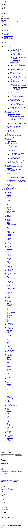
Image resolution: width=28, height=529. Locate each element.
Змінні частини (19, 88)
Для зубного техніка (9, 112)
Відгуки (6, 37)
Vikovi (8, 408)
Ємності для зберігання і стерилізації (16, 174)
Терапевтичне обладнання (16, 80)
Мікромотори (10, 184)
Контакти (6, 34)
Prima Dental (10, 351)
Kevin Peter (9, 293)
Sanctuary (9, 369)
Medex (8, 307)
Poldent (8, 344)
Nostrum (9, 326)
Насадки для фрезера (12, 150)
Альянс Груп (10, 427)
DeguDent (9, 228)
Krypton (9, 295)
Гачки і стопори (11, 137)
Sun (7, 386)
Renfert (8, 357)
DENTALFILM (10, 232)
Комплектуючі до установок (20, 87)
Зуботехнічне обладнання (13, 126)
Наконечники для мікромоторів (15, 182)
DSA (8, 247)
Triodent (9, 403)
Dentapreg (9, 235)
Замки (8, 134)
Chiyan (8, 219)
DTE (8, 251)
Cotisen (8, 226)
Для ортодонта (7, 128)
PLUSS (8, 343)
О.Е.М (8, 432)
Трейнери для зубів (11, 141)
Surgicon (9, 390)
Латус (8, 428)
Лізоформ (9, 430)
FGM (8, 262)
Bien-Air (9, 207)
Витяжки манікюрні (12, 149)
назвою (8, 467)
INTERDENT (10, 282)
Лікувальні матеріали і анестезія (18, 52)
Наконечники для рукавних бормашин (16, 181)
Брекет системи (10, 130)
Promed (8, 353)
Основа (8, 439)
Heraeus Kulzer (10, 272)
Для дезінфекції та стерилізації (11, 172)
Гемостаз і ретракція (15, 50)
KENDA (9, 289)
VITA (8, 412)
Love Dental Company (12, 299)
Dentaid (8, 231)
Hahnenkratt (9, 270)
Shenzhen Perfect (11, 373)
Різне (8, 142)
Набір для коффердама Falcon (8, 489)
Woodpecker (10, 417)
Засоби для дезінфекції (12, 173)
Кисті (11, 124)
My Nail (9, 322)
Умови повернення (8, 38)
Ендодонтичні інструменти (16, 97)
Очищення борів (17, 106)
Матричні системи (14, 99)
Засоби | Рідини (10, 165)
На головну (6, 30)
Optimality (9, 331)
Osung (8, 338)
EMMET (9, 258)
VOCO (8, 413)
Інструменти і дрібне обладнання (18, 116)
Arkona (8, 200)
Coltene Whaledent (11, 224)
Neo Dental (9, 323)
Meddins (9, 305)
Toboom (9, 397)
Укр (5, 7)
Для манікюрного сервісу (10, 143)
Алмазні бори (13, 122)
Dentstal (8, 239)
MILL (8, 316)
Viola (8, 409)
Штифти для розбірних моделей (18, 123)
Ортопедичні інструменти (16, 96)
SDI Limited (9, 370)
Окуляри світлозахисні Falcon (8, 497)
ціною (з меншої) (15, 467)
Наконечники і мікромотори (11, 178)
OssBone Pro (10, 335)
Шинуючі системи (14, 72)
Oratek (8, 332)
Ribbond (9, 359)
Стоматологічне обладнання (14, 74)
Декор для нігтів (11, 170)
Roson (8, 361)
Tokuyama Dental (11, 398)
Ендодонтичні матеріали (16, 73)
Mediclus (9, 308)
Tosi (8, 400)
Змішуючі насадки (14, 108)
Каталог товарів (8, 32)
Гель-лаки (9, 164)
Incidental (9, 281)
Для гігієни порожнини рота (11, 188)
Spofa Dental (10, 382)
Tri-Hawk (9, 401)
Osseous (9, 336)
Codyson (9, 223)
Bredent (8, 212)
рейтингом (3, 467)
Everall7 (9, 259)
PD (7, 339)
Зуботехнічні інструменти (13, 114)
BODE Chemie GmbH (12, 209)
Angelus (9, 196)
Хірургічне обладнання (15, 81)
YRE (8, 421)
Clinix (8, 222)
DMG (8, 245)
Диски (11, 115)
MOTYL (9, 317)
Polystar (8, 346)
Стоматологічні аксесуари (13, 111)
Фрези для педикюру (15, 157)
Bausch (8, 203)
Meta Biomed (10, 313)
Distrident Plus (10, 243)
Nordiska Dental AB (11, 324)
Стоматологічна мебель (13, 110)
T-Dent (8, 394)
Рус (4, 8)
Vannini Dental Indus (12, 405)
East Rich (9, 254)
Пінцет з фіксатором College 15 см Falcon (11, 471)
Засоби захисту (7, 189)
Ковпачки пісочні (14, 161)
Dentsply (9, 238)
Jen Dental (9, 285)
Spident (8, 381)
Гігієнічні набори (11, 131)
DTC (8, 250)
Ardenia (8, 199)
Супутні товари (11, 187)
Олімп (8, 436)
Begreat (8, 205)
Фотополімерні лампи (15, 76)
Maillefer (9, 300)
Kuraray (8, 296)
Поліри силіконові (14, 158)
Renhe (8, 358)
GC (7, 265)
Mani (8, 303)
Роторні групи (10, 185)
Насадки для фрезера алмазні (17, 153)
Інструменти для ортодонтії (14, 135)
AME (8, 193)
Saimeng (9, 367)
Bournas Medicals (11, 211)
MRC (8, 320)
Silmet (8, 376)
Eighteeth (9, 257)
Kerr (8, 290)
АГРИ (8, 425)
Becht (8, 204)
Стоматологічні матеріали (13, 47)
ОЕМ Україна (10, 435)
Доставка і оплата (8, 36)
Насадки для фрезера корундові (18, 160)
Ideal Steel (9, 277)
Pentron (8, 342)
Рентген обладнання (15, 91)
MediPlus (9, 311)
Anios (8, 197)
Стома (8, 444)
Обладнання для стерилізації (14, 176)
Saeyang (9, 366)
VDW (8, 407)
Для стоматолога (8, 46)
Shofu (8, 374)
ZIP (7, 423)
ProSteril (9, 354)
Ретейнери (9, 139)
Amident (9, 195)
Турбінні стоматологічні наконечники (16, 180)
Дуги (8, 133)
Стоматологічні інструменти (14, 92)
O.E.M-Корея (10, 328)
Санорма (9, 442)
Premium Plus (10, 349)
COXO (8, 227)
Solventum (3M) (10, 380)
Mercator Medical (11, 312)
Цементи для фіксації (18, 54)
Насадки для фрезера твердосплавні (15, 155)
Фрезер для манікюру (12, 146)
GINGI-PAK (10, 269)
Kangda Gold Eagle (11, 288)
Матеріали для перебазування (16, 60)
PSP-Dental (9, 355)
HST (8, 274)
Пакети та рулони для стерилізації (15, 177)
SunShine (9, 388)
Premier (8, 347)
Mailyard (9, 301)
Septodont (9, 371)
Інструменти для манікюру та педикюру (17, 145)
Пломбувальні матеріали (16, 64)
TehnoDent (9, 396)
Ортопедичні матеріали (16, 53)
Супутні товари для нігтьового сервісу (16, 169)
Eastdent (9, 255)
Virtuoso (9, 411)
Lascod (8, 297)
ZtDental (9, 424)
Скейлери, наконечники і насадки (18, 77)
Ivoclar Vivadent (10, 284)
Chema (8, 218)
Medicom (9, 309)
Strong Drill (9, 385)
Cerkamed (9, 216)
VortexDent (9, 415)
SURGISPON (10, 392)
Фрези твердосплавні (15, 120)
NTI (8, 327)
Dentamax (9, 234)
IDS (8, 278)
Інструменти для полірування (17, 107)
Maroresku (9, 304)
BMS (8, 208)
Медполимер (10, 431)
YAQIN (8, 419)
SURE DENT (10, 389)
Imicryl (8, 280)
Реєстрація (6, 25)
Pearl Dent (9, 340)
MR (7, 319)
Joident (8, 286)
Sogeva (8, 378)
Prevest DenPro (10, 350)
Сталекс (9, 443)
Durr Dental (9, 253)
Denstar (8, 230)
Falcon (8, 261)
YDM (8, 420)
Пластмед (9, 440)
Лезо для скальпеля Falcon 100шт (9, 481)
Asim (8, 201)
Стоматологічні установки (19, 85)
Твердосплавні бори (18, 104)
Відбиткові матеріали (18, 56)
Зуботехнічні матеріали (12, 127)
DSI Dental (9, 249)
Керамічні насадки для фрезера (17, 151)
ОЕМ (8, 434)
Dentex (8, 236)
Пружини (9, 138)
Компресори (19, 89)
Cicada (8, 220)
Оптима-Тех (10, 438)
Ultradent (9, 404)
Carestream (9, 215)
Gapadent (9, 263)
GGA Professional (11, 268)
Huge (8, 276)
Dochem (9, 246)
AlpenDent (9, 192)
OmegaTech (9, 330)
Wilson (8, 416)
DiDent (8, 242)
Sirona (8, 377)
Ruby (8, 362)
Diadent (8, 241)
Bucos (8, 214)
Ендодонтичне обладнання (16, 79)
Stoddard (9, 384)
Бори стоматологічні (15, 100)
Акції (5, 40)
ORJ (8, 334)
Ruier (8, 363)
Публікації (6, 33)
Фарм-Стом (9, 446)
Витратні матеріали (14, 68)
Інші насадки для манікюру (16, 162)
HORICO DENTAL (11, 273)
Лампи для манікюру (12, 147)
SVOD (8, 393)
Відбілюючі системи (15, 62)
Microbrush (9, 315)
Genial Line (9, 266)
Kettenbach (9, 292)
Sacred (8, 365)
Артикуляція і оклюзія (15, 49)
